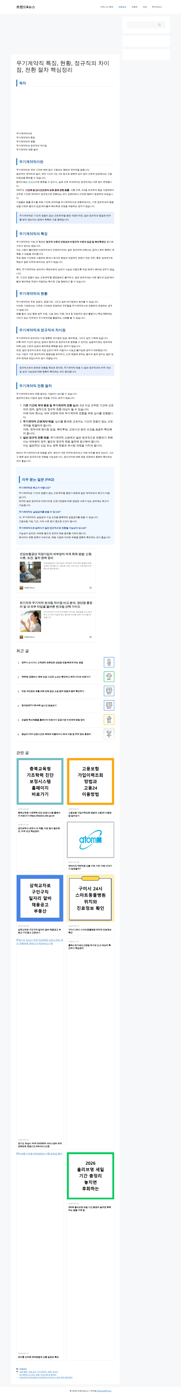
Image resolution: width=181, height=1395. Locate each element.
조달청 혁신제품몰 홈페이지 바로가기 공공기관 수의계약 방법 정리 (53, 720)
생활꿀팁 (122, 7)
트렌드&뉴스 (25, 7)
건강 (145, 7)
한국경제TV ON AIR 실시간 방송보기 (39, 705)
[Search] (159, 24)
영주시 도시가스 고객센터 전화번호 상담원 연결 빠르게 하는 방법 (52, 662)
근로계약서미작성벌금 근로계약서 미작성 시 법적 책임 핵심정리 (46, 1377)
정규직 (31, 182)
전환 (49, 1372)
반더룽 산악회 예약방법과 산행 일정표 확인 (38, 1357)
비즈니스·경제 (107, 7)
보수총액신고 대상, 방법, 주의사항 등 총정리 (37, 1374)
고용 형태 (23, 1372)
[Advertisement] (65, 34)
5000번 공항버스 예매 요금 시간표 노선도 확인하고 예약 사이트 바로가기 (56, 677)
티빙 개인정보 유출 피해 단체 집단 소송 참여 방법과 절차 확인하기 (53, 691)
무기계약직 (42, 1372)
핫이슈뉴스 (157, 7)
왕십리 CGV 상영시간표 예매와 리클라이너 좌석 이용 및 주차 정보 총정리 (56, 734)
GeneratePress (104, 1391)
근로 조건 (32, 1372)
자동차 (135, 7)
